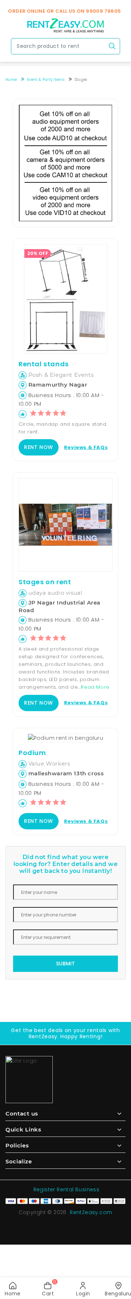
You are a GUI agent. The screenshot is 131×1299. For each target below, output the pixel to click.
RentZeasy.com (91, 1212)
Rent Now (38, 447)
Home (11, 79)
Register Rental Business (66, 1189)
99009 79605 (103, 11)
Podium (32, 752)
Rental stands (44, 363)
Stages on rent (45, 581)
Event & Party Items (45, 79)
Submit (65, 963)
